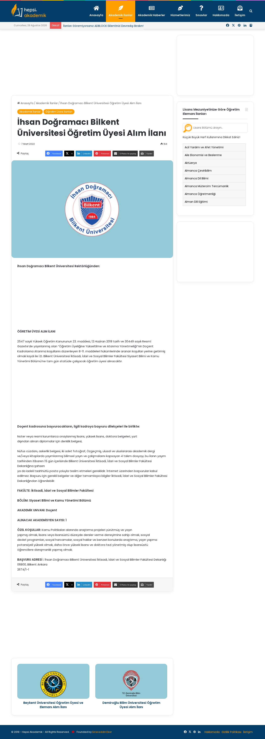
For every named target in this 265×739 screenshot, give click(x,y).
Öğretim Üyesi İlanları (59, 111)
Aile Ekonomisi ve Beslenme (203, 155)
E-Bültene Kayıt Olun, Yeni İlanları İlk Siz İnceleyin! (96, 29)
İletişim (248, 732)
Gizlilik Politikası (231, 732)
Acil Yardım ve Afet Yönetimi (204, 147)
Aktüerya (191, 163)
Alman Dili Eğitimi (196, 202)
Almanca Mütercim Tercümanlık (207, 186)
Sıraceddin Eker (102, 732)
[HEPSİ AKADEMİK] (28, 10)
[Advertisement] (92, 62)
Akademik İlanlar (47, 103)
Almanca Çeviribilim (198, 171)
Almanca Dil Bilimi (196, 178)
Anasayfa (26, 103)
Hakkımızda (212, 732)
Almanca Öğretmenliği (200, 194)
